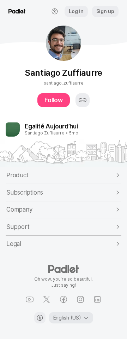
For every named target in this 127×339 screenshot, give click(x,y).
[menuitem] (54, 11)
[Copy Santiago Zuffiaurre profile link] (82, 100)
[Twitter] (46, 299)
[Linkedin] (97, 299)
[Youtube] (29, 299)
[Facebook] (63, 299)
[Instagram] (80, 299)
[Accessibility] (40, 317)
